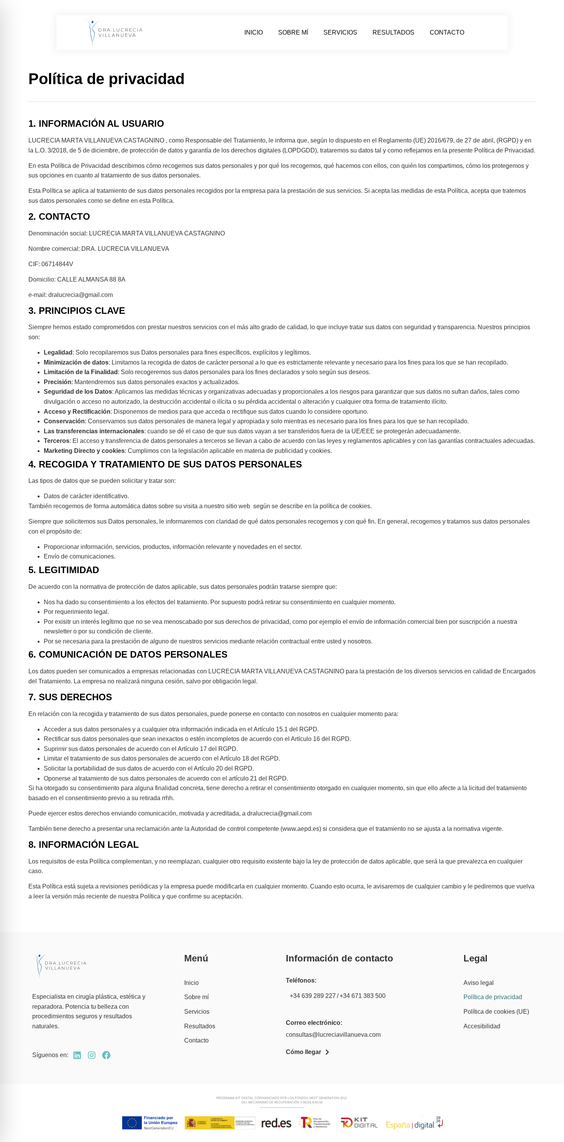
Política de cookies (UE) (496, 1011)
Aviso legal (478, 983)
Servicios (340, 32)
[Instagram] (91, 1055)
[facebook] (106, 1055)
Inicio (253, 32)
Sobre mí (293, 32)
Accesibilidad (481, 1026)
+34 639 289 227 (313, 996)
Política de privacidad (492, 997)
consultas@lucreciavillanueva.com (333, 1034)
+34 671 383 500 (363, 996)
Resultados (393, 32)
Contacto (447, 32)
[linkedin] (77, 1055)
